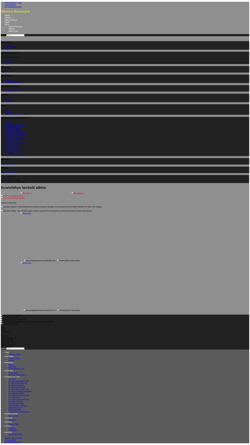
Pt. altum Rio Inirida (12, 128)
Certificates (9, 101)
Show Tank (9, 80)
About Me (8, 71)
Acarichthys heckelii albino (15, 155)
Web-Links (13, 31)
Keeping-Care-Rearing (13, 82)
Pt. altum (8, 122)
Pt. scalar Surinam (12, 145)
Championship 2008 (12, 114)
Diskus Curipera (11, 153)
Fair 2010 (8, 112)
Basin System (10, 163)
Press (7, 110)
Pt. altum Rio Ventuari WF (15, 132)
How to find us (11, 20)
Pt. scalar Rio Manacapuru (15, 139)
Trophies (8, 99)
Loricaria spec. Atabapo (14, 149)
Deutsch (8, 63)
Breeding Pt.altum (12, 90)
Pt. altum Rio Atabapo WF (15, 124)
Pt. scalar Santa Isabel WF (15, 143)
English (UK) (10, 61)
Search (3, 35)
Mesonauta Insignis (12, 147)
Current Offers (10, 47)
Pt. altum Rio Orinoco (13, 130)
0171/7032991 (10, 5)
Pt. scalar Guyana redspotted (16, 134)
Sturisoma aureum (12, 151)
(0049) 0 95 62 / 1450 (13, 3)
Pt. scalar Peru (10, 141)
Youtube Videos (11, 172)
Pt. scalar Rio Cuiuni (13, 137)
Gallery (7, 49)
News (7, 22)
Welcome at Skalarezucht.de (15, 11)
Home (7, 15)
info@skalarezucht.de (13, 7)
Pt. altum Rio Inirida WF (14, 126)
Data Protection (15, 27)
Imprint (12, 29)
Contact (8, 18)
